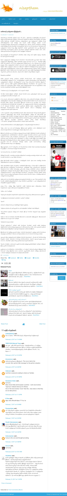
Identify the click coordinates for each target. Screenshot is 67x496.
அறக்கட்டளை (11, 19)
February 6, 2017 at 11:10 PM (13, 394)
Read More (27, 276)
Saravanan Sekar (10, 381)
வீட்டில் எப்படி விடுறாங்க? (15, 309)
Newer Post (4, 324)
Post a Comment (6, 483)
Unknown (8, 371)
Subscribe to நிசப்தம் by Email (58, 266)
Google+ (28, 258)
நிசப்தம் (12, 494)
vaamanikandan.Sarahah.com (58, 33)
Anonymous (9, 359)
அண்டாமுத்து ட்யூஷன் (15, 290)
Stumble (36, 258)
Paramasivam (9, 408)
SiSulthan (8, 455)
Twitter (21, 258)
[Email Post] (2, 263)
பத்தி (20, 19)
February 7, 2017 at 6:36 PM (13, 432)
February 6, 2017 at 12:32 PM (13, 355)
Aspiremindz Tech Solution (59, 494)
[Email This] (5, 263)
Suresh (7, 446)
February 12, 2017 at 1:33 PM (13, 479)
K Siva (7, 398)
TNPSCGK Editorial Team (13, 343)
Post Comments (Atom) (16, 490)
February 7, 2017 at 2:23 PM (13, 418)
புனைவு (27, 19)
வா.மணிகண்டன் (6, 23)
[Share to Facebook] (10, 263)
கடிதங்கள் (43, 19)
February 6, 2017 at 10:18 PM (13, 377)
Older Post (42, 324)
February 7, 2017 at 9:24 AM (13, 404)
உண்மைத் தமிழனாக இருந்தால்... (11, 31)
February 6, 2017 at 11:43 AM (13, 339)
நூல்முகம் (34, 19)
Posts (54, 97)
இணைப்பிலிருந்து (61, 82)
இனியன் (11, 280)
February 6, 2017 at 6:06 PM (13, 367)
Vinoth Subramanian (11, 422)
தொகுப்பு (16, 23)
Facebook (13, 258)
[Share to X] (8, 263)
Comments (55, 100)
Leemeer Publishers (55, 246)
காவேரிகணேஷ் (9, 333)
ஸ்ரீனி (10, 270)
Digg (4, 260)
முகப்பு (3, 19)
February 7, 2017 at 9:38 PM (13, 442)
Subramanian (9, 436)
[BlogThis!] (6, 263)
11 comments (5, 255)
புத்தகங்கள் (52, 19)
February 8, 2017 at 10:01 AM (13, 452)
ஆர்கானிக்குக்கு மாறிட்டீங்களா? (17, 299)
